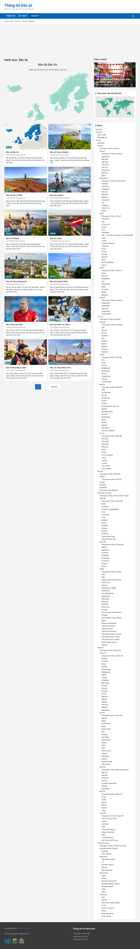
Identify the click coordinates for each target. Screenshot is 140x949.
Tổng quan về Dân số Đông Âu (112, 325)
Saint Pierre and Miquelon (109, 490)
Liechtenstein (106, 382)
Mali (103, 732)
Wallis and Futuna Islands (111, 903)
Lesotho (105, 781)
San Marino (106, 428)
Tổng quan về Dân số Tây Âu (112, 357)
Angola (104, 821)
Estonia (104, 460)
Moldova (105, 352)
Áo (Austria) (106, 371)
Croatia (104, 403)
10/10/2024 (54, 284)
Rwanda (104, 686)
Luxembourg (106, 376)
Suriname (105, 534)
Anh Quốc (105, 439)
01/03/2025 (10, 155)
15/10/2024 (54, 198)
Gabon (104, 835)
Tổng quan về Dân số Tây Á (111, 216)
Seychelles (106, 710)
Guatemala (105, 550)
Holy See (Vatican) (108, 431)
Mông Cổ (105, 173)
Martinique (105, 599)
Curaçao (104, 610)
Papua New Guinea (108, 859)
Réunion (104, 702)
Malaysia (105, 197)
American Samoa (108, 914)
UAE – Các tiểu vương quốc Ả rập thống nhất (117, 235)
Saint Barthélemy (108, 593)
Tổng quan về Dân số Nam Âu (112, 387)
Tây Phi (102, 713)
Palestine (105, 246)
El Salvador (106, 558)
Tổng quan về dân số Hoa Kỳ (112, 479)
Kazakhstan (106, 306)
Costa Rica (105, 561)
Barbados (105, 604)
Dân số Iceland (56, 195)
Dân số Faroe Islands (59, 152)
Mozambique (106, 669)
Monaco (104, 379)
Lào (103, 203)
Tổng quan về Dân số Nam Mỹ (112, 501)
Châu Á (99, 146)
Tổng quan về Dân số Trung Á (112, 300)
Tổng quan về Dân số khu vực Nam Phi (115, 770)
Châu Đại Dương (103, 843)
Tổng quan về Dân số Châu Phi (110, 650)
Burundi (104, 688)
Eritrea (104, 694)
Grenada (104, 615)
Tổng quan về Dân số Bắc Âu (112, 436)
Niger (103, 726)
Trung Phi (103, 813)
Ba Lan (104, 333)
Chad (103, 827)
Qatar (103, 260)
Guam (104, 876)
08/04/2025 (99, 84)
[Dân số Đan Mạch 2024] (25, 352)
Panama (104, 563)
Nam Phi (103, 767)
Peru (103, 512)
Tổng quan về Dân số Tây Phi (112, 715)
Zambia (104, 677)
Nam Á (102, 268)
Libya (103, 810)
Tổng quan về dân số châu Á (109, 148)
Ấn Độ (104, 273)
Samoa (104, 911)
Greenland (103, 487)
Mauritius (105, 697)
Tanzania (105, 661)
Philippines (106, 189)
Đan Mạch (105, 444)
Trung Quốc (106, 157)
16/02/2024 (10, 327)
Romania (105, 336)
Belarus (104, 344)
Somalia (104, 691)
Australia (105, 851)
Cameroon (105, 824)
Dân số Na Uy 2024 (14, 324)
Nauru (104, 892)
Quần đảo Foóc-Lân (109, 539)
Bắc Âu (9, 147)
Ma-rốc (104, 805)
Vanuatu (104, 867)
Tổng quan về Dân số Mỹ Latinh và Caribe (114, 496)
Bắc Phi (102, 791)
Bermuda (103, 485)
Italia (103, 390)
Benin (104, 745)
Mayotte (105, 707)
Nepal (104, 287)
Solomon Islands (108, 865)
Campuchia (105, 200)
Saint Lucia (105, 607)
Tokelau (104, 900)
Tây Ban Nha (106, 393)
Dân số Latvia (56, 238)
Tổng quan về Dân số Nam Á (112, 270)
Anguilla (104, 645)
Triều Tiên (105, 165)
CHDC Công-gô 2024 (109, 819)
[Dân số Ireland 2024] (69, 266)
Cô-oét (104, 252)
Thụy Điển (105, 441)
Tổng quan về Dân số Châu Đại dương (113, 846)
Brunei (104, 211)
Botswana (105, 778)
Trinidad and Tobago (109, 588)
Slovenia (105, 414)
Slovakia (105, 349)
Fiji (103, 862)
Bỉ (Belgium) (106, 368)
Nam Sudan (106, 683)
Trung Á (102, 298)
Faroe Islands (106, 469)
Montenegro (106, 417)
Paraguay (105, 526)
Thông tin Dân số (18, 5)
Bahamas (105, 602)
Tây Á (101, 213)
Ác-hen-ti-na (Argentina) (110, 509)
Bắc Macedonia (107, 412)
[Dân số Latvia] (69, 223)
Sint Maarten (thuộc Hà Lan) (111, 634)
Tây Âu (102, 355)
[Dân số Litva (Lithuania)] (25, 266)
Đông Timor (106, 208)
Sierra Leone (106, 751)
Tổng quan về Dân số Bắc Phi (112, 794)
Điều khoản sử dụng (81, 936)
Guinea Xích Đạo (107, 838)
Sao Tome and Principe (110, 840)
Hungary (104, 341)
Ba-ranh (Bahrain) (108, 262)
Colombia (105, 507)
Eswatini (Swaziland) (109, 783)
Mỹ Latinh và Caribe (104, 493)
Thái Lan (105, 192)
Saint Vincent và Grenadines (111, 612)
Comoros (105, 705)
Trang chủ (10, 16)
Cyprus (104, 265)
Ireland (104, 452)
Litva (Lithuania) (107, 455)
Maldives (105, 295)
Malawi (104, 675)
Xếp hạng (116, 76)
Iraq (103, 222)
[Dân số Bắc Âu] (25, 136)
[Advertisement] (70, 39)
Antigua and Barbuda (109, 623)
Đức (103, 360)
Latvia (104, 458)
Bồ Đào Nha (106, 398)
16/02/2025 (10, 198)
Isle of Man (106, 466)
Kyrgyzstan (106, 311)
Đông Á (102, 151)
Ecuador (104, 520)
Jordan (104, 241)
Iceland (104, 463)
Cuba (103, 574)
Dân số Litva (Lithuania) (16, 281)
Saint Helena (106, 740)
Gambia (104, 759)
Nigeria (104, 718)
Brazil (104, 504)
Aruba (104, 621)
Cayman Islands (107, 629)
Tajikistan (105, 308)
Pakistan (105, 276)
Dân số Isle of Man (14, 195)
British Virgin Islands (109, 642)
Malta (104, 420)
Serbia (104, 401)
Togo (103, 748)
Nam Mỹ (102, 498)
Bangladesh (106, 279)
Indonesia (105, 186)
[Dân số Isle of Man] (25, 180)
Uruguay (104, 528)
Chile (103, 517)
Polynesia (103, 895)
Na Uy (104, 450)
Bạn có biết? (100, 76)
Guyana (104, 531)
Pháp (103, 363)
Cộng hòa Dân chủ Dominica (111, 580)
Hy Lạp (104, 395)
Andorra (104, 422)
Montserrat (105, 591)
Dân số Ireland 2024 (59, 281)
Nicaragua (105, 555)
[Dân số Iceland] (69, 180)
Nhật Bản (105, 159)
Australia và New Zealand (109, 848)
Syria (103, 230)
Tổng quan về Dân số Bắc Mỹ (110, 474)
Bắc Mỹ (100, 471)
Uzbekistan (106, 303)
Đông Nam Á (104, 178)
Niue (103, 897)
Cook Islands (106, 916)
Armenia (104, 257)
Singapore (105, 205)
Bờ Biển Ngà (106, 724)
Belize (104, 566)
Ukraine (104, 330)
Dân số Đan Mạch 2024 (16, 367)
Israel (104, 238)
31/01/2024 (54, 327)
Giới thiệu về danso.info (82, 934)
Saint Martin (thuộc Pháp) (111, 637)
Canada (102, 482)
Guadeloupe (106, 596)
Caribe (102, 569)
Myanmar (105, 194)
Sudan (104, 800)
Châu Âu (100, 317)
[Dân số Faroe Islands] (69, 136)
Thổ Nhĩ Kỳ (105, 219)
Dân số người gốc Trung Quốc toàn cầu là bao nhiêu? (113, 80)
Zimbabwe (105, 680)
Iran (103, 281)
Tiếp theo (54, 387)
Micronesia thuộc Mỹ (109, 881)
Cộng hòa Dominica (108, 626)
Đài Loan (105, 167)
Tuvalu (104, 905)
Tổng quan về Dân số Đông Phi (112, 656)
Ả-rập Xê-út (106, 224)
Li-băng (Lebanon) (108, 243)
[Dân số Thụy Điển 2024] (69, 352)
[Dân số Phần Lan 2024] (69, 309)
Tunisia (104, 808)
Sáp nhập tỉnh (102, 137)
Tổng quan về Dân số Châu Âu (110, 319)
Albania (104, 409)
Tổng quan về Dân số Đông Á (112, 154)
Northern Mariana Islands (111, 884)
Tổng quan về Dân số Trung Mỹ (112, 545)
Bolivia (104, 523)
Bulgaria (104, 346)
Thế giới (34, 16)
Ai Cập (104, 797)
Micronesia (104, 873)
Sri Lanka (105, 289)
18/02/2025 (54, 155)
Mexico (104, 547)
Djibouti (104, 699)
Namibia (104, 775)
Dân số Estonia (12, 238)
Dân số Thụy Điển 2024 (60, 367)
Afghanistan (106, 284)
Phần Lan (105, 447)
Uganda (104, 667)
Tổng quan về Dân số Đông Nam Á (114, 181)
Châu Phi (100, 648)
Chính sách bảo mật (81, 939)
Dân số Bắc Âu (12, 152)
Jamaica (105, 585)
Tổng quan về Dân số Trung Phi (112, 816)
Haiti (103, 577)
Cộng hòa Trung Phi (108, 829)
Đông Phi (103, 653)
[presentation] (131, 59)
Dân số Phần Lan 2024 (60, 324)
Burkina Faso (106, 729)
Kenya (104, 664)
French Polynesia (108, 908)
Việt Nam (22, 16)
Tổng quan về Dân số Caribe (111, 572)
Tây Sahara (105, 737)
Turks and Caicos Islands (111, 639)
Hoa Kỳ (102, 477)
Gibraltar (105, 425)
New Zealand (106, 854)
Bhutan (104, 292)
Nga (103, 327)
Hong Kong (105, 170)
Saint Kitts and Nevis (109, 631)
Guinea (104, 743)
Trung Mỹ (103, 542)
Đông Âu (103, 322)
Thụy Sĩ (104, 374)
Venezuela (105, 515)
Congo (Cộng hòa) (108, 832)
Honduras (105, 553)
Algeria (104, 802)
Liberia (104, 753)
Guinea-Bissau (107, 762)
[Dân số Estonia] (25, 223)
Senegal (104, 734)
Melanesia (103, 857)
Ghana (104, 721)
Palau (104, 889)
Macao (104, 176)
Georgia (104, 254)
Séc (103, 338)
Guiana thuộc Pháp (108, 536)
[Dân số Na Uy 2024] (25, 309)
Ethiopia (104, 658)
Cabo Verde (106, 764)
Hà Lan (104, 365)
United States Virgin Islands (112, 618)
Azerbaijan (105, 232)
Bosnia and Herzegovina (110, 406)
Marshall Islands (107, 886)
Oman (104, 249)
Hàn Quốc (105, 162)
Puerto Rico (106, 582)
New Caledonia (107, 870)
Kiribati (104, 878)
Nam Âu (102, 384)
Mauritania (105, 756)
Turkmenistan (106, 314)
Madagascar (106, 672)
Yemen (104, 227)
